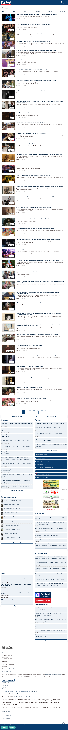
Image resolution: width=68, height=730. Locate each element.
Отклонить (4, 727)
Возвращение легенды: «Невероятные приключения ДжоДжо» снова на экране (36, 80)
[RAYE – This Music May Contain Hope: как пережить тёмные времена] (8, 24)
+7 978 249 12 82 (6, 671)
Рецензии (14, 11)
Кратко (4, 687)
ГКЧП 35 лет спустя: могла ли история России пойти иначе (50, 630)
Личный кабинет (51, 416)
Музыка (49, 11)
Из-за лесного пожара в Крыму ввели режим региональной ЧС (16, 424)
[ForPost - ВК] (33, 691)
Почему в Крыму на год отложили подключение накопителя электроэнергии (16, 452)
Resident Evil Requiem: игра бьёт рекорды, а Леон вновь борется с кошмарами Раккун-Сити (39, 154)
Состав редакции (6, 689)
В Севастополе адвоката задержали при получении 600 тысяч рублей (15, 481)
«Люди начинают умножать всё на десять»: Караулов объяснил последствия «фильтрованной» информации (15, 458)
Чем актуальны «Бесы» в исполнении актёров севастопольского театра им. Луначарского (39, 355)
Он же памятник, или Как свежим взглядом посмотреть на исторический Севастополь (38, 196)
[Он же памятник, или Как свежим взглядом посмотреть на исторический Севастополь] (8, 197)
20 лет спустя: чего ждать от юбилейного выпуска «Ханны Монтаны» (33, 59)
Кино (25, 11)
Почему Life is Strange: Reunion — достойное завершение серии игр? (33, 41)
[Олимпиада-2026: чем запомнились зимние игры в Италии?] (8, 133)
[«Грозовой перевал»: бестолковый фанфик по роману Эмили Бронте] (8, 207)
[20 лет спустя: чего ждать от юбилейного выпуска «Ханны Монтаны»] (8, 59)
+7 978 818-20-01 (6, 716)
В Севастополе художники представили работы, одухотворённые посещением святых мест (39, 186)
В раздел (16, 606)
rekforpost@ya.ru (6, 718)
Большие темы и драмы (43, 470)
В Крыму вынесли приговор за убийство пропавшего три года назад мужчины (16, 464)
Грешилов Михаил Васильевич (12, 537)
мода (12, 256)
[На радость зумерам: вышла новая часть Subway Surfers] (8, 165)
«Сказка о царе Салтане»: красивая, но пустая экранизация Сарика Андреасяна (36, 218)
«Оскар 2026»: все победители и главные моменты (29, 112)
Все (3, 11)
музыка (11, 30)
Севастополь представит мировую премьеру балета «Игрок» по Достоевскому (17, 469)
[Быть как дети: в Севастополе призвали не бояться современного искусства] (8, 229)
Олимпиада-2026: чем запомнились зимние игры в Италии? (31, 133)
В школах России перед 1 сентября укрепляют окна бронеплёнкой (14, 435)
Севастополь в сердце (42, 464)
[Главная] (6, 2)
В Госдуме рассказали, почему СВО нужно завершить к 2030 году (16, 429)
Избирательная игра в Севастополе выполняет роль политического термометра (13, 600)
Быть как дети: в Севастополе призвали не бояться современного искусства (35, 228)
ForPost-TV (5, 685)
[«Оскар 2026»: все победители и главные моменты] (8, 112)
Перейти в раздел (17, 542)
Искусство (62, 11)
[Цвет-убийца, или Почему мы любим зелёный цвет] (8, 388)
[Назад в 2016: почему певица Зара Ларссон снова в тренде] (8, 398)
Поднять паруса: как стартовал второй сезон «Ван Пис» (30, 122)
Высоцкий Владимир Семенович (12, 500)
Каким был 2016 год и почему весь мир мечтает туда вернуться (32, 249)
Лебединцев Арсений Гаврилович (13, 525)
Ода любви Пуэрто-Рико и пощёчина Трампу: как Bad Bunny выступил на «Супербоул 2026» (39, 260)
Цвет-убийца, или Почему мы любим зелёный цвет (29, 387)
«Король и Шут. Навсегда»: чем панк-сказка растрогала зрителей (33, 175)
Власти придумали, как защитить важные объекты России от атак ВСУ (16, 475)
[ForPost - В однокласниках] (36, 691)
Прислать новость (17, 416)
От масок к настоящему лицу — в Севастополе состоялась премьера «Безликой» (36, 14)
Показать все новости (17, 490)
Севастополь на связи (42, 454)
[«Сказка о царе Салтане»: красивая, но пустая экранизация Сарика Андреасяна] (8, 218)
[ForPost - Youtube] (35, 691)
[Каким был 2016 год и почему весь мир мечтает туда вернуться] (8, 250)
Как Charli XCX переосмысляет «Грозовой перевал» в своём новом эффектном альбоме (38, 239)
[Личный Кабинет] (62, 2)
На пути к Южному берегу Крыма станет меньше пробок (49, 540)
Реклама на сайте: (6, 711)
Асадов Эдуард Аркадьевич (11, 512)
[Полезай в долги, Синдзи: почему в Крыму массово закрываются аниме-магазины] (8, 335)
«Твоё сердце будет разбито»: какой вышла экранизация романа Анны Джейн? (36, 50)
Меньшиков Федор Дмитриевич (12, 521)
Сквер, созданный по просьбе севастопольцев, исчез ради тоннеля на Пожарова (16, 447)
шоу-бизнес (10, 351)
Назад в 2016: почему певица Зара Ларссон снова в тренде (31, 398)
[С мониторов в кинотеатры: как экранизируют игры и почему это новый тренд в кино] (8, 33)
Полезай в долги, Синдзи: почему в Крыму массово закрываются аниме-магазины (37, 334)
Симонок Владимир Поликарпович (13, 529)
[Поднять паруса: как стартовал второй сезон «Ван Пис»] (8, 123)
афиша (11, 86)
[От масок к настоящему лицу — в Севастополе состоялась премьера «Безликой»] (8, 14)
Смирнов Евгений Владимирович (12, 517)
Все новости (5, 682)
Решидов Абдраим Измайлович (12, 508)
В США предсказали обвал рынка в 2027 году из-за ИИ (15, 486)
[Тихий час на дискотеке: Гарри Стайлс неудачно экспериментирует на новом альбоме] (8, 144)
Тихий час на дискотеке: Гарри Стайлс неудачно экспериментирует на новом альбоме (38, 143)
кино (12, 39)
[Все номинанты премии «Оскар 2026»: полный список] (8, 377)
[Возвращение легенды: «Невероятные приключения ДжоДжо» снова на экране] (8, 80)
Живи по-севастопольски (43, 474)
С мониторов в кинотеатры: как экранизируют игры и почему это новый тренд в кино (38, 33)
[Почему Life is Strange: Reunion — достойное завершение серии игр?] (8, 42)
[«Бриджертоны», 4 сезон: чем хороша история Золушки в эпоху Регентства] (8, 303)
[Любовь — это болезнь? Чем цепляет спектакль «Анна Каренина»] (8, 91)
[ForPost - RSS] (31, 691)
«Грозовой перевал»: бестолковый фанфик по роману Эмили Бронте (33, 207)
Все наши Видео (41, 458)
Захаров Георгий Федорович (11, 504)
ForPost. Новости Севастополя (22, 696)
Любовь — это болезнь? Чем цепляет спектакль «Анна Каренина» (32, 91)
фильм (11, 56)
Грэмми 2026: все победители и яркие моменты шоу (29, 345)
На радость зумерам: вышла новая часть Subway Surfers (30, 165)
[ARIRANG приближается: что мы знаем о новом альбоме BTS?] (8, 70)
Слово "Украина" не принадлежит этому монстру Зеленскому (16, 578)
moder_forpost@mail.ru (11, 669)
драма (11, 181)
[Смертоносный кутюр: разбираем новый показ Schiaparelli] (8, 366)
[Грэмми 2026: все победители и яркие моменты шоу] (8, 345)
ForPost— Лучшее (16, 694)
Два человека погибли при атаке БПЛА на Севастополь (49, 579)
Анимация (37, 11)
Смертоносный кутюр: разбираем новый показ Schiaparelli (31, 366)
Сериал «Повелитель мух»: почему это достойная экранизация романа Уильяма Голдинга (39, 271)
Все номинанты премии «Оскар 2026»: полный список (29, 377)
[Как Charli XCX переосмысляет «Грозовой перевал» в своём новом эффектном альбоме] (8, 239)
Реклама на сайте (6, 653)
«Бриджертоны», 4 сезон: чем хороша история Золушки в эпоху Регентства (35, 302)
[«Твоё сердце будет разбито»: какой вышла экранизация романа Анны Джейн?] (8, 50)
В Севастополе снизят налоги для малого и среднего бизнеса (15, 441)
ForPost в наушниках (42, 477)
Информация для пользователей (53, 674)
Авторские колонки (7, 684)
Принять (12, 727)
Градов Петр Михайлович (10, 533)
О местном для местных (43, 461)
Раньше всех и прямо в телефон (45, 467)
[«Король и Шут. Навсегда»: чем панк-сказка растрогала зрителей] (8, 176)
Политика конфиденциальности (38, 724)
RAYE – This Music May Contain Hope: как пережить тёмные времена (33, 24)
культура (11, 139)
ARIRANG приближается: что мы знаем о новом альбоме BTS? (31, 69)
